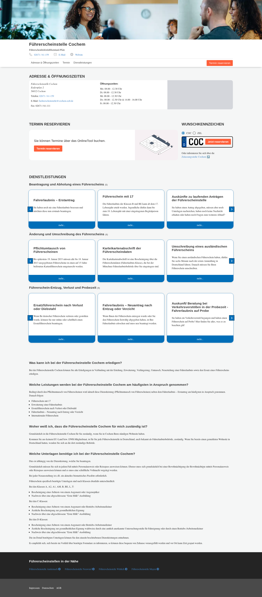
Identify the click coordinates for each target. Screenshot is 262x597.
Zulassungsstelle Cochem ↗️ (196, 156)
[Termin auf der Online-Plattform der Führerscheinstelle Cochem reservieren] (48, 144)
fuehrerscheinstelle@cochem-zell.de (56, 100)
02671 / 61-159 (46, 96)
